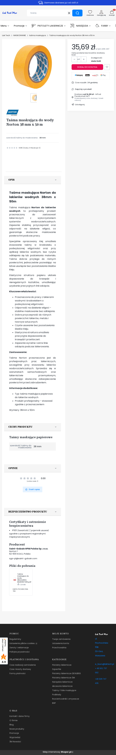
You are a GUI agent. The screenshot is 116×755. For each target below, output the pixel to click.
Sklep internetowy (57, 752)
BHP (54, 703)
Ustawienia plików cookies (22, 643)
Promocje (14, 733)
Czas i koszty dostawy (20, 669)
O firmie (13, 720)
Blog (11, 724)
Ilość (74, 55)
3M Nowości (15, 741)
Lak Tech (6, 35)
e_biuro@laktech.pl (104, 664)
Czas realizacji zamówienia (22, 665)
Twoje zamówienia (61, 639)
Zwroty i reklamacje (19, 647)
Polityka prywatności (19, 651)
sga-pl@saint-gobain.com (23, 558)
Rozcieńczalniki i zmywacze (65, 698)
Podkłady (56, 694)
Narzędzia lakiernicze (62, 681)
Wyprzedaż (14, 737)
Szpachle (56, 669)
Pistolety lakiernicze (61, 665)
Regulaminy (15, 639)
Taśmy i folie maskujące (64, 690)
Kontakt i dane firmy (19, 716)
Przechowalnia (59, 647)
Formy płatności (17, 673)
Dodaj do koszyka (87, 67)
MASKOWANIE (19, 35)
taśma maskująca (37, 35)
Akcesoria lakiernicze (62, 686)
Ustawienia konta (60, 643)
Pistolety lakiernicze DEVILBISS (66, 673)
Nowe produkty (16, 728)
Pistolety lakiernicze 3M (63, 677)
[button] (77, 13)
